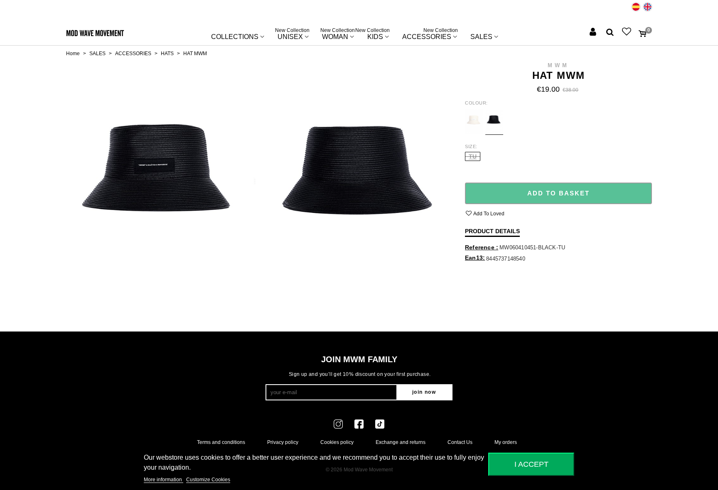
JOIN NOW (424, 392)
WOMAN (337, 34)
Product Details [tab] (492, 231)
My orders (505, 442)
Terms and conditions (221, 442)
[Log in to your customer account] (593, 32)
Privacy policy (282, 442)
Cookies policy (337, 442)
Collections (234, 36)
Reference (480, 247)
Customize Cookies (208, 480)
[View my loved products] (627, 32)
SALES (481, 36)
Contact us (460, 442)
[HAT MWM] (160, 187)
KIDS (375, 34)
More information (163, 480)
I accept (531, 464)
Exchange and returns (400, 442)
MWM (558, 65)
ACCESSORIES (430, 34)
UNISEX (292, 34)
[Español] (636, 6)
